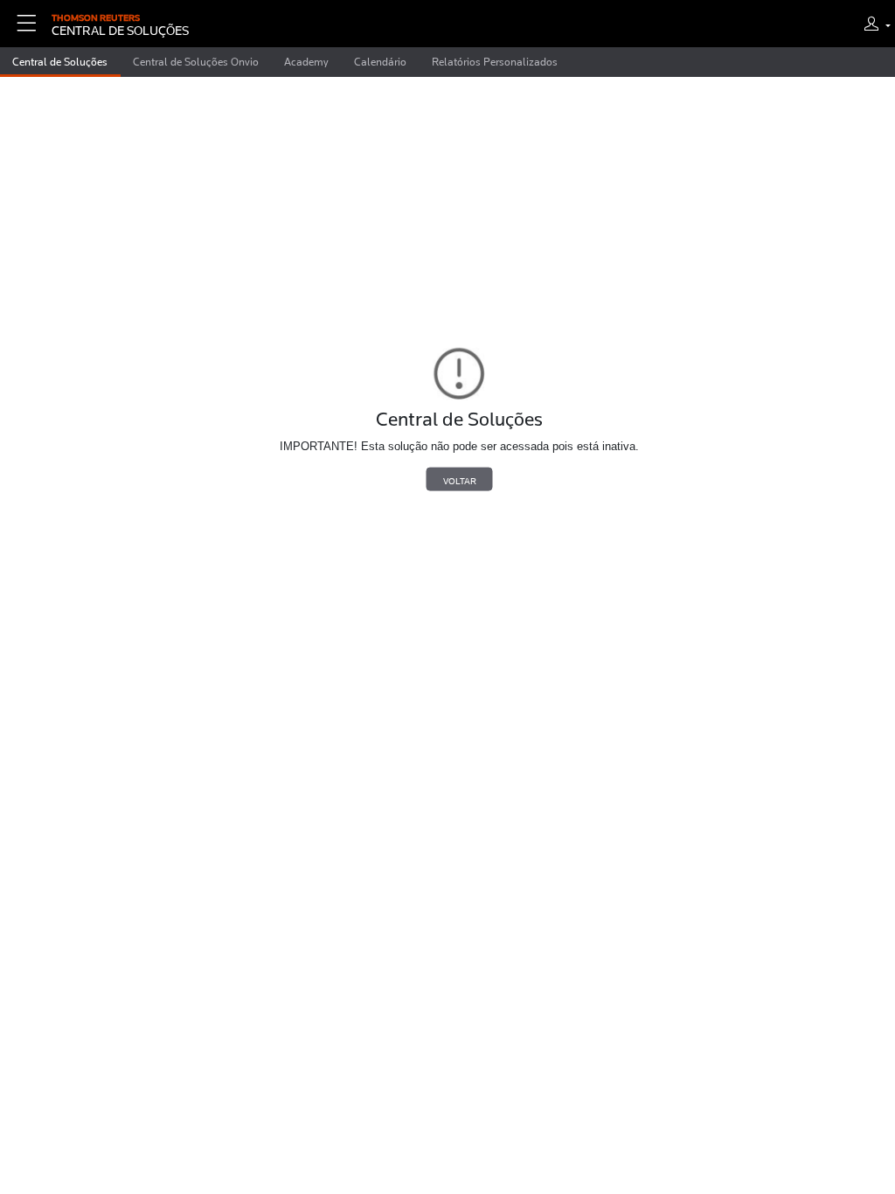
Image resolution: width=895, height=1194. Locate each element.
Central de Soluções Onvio (196, 62)
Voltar (459, 480)
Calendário (380, 62)
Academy (306, 62)
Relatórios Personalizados (495, 62)
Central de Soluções (60, 62)
